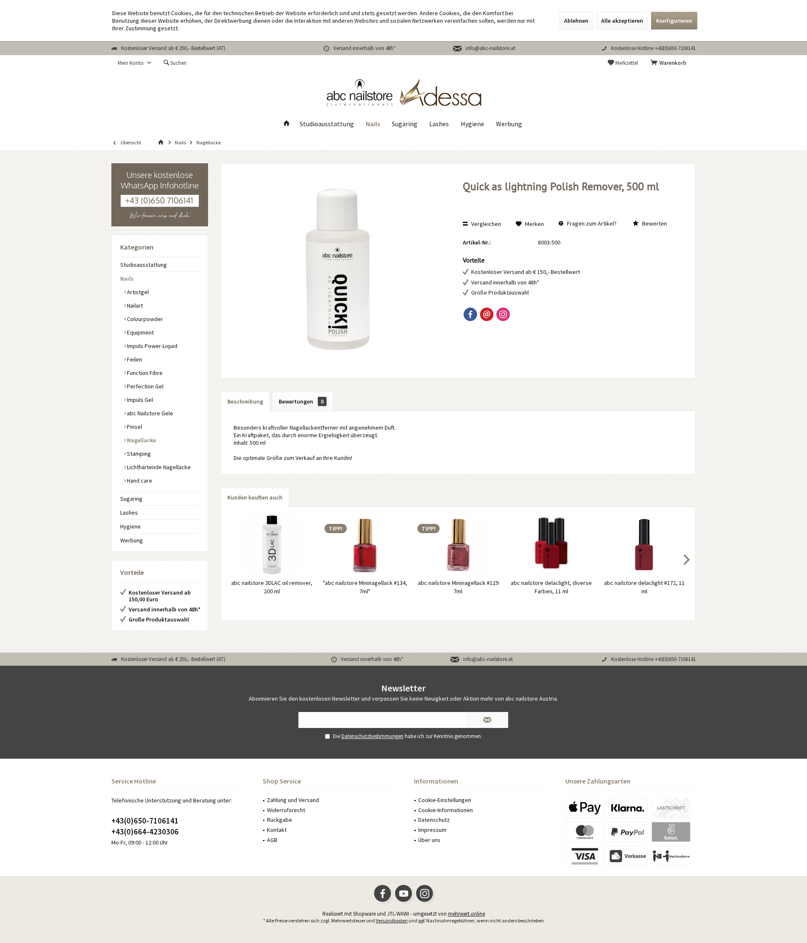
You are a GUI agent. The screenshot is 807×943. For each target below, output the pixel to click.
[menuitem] (670, 63)
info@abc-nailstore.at (490, 48)
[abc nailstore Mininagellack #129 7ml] (458, 544)
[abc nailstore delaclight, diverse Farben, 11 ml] (551, 544)
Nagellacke (141, 440)
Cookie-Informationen (445, 810)
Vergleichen (485, 224)
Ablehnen (576, 20)
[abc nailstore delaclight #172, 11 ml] (644, 544)
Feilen (134, 359)
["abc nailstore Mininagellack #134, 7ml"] (365, 544)
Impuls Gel (139, 400)
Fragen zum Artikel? (591, 223)
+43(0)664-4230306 (145, 831)
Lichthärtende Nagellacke (158, 467)
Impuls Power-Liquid (151, 346)
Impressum (432, 830)
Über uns (429, 840)
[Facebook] (470, 314)
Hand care (139, 480)
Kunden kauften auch (254, 497)
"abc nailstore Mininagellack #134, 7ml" (365, 587)
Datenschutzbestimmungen (372, 736)
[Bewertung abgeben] (570, 197)
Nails (127, 278)
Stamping (138, 453)
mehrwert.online (466, 913)
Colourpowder (144, 319)
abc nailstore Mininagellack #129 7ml (458, 587)
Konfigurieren (674, 20)
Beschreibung (245, 401)
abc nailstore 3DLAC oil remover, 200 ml (271, 587)
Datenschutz (434, 819)
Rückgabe (279, 819)
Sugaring (131, 498)
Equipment (140, 332)
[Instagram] (503, 314)
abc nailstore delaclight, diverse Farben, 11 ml (551, 587)
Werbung (131, 540)
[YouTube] (403, 893)
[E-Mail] (486, 314)
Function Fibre (144, 373)
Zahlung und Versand (293, 800)
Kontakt (277, 830)
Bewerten (654, 223)
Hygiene (130, 526)
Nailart (134, 305)
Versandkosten (392, 920)
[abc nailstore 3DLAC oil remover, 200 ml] (271, 544)
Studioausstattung (143, 264)
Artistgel (137, 292)
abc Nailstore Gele (149, 413)
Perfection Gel (145, 386)
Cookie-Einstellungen (444, 800)
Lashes (129, 512)
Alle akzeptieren (622, 20)
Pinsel (134, 426)
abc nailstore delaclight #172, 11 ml (644, 587)
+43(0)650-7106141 (145, 820)
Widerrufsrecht (286, 810)
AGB (272, 840)
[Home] (287, 124)
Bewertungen (301, 401)
